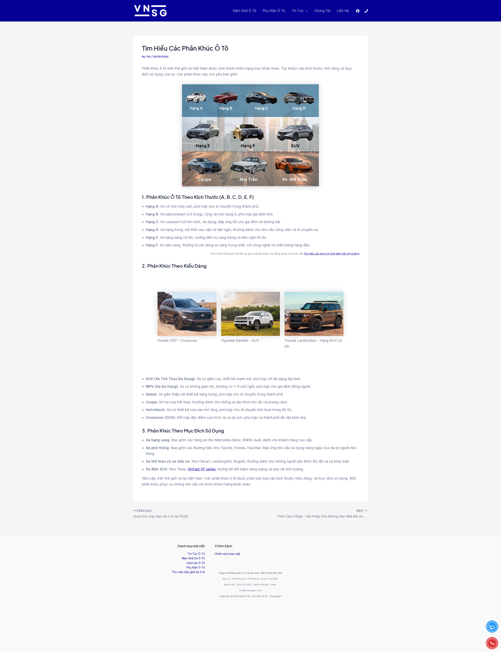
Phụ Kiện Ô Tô (274, 11)
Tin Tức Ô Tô (196, 553)
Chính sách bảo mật (227, 553)
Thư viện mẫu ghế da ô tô (188, 572)
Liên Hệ (343, 11)
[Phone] (366, 11)
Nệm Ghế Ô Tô (244, 11)
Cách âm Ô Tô (196, 563)
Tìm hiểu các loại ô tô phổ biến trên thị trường (331, 253)
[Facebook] (358, 11)
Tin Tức (298, 11)
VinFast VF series (201, 469)
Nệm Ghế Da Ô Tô (193, 558)
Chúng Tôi (322, 11)
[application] (306, 10)
